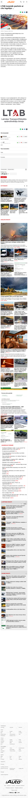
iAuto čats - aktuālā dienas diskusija (11, 490)
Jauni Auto (11, 727)
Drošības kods (3, 171)
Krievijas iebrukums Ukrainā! (10, 480)
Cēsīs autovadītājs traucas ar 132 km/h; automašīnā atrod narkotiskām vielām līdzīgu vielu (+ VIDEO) (20, 327)
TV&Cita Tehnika (12, 750)
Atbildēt (26, 136)
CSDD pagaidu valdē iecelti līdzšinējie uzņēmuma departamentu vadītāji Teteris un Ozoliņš (16, 627)
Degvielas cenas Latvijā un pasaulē (11, 462)
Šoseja (20, 756)
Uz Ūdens (20, 732)
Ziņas (2, 729)
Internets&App (12, 749)
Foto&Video (2, 750)
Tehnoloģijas (3, 746)
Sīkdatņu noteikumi (19, 787)
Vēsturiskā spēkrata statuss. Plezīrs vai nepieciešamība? (11, 483)
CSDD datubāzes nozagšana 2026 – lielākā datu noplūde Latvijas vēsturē (13, 460)
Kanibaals (5, 136)
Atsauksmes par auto (4, 768)
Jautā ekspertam (4, 774)
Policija (20, 739)
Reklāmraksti (3, 735)
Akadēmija (2, 741)
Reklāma (9, 785)
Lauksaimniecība (12, 734)
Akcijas (2, 772)
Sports (2, 754)
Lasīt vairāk (17, 247)
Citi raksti (4, 186)
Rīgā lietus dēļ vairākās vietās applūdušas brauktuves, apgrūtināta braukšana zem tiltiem (6, 200)
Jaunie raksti (5, 573)
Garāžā (20, 741)
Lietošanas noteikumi (20, 785)
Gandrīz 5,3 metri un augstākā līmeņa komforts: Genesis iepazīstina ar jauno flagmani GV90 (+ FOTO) (14, 351)
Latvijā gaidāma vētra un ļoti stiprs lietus (13, 211)
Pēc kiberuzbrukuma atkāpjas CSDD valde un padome (6, 440)
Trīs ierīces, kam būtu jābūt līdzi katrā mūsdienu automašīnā (7, 384)
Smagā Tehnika (3, 734)
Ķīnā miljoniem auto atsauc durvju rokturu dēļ (23, 211)
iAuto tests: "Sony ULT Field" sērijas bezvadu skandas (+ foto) (19, 440)
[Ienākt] (26, 2)
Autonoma (20, 727)
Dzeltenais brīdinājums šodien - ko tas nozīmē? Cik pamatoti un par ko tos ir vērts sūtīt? (13, 448)
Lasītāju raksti (21, 768)
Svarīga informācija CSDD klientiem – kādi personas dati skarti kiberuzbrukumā (12, 407)
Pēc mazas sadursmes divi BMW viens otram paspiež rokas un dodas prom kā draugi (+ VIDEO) (20, 370)
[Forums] (21, 2)
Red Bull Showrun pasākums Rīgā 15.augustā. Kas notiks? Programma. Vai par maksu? (13, 488)
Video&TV (3, 761)
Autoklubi (20, 742)
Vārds (2, 152)
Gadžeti (20, 750)
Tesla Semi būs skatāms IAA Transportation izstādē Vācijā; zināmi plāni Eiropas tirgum (7, 260)
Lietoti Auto (2, 727)
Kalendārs (20, 759)
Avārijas (11, 739)
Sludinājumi (3, 725)
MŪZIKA (5, 473)
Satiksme (11, 741)
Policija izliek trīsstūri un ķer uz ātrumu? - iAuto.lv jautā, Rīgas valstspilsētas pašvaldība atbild (7, 313)
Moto (1, 732)
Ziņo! (5, 785)
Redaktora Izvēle (12, 735)
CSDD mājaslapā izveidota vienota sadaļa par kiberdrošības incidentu (20, 273)
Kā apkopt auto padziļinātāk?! (9, 451)
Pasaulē (11, 731)
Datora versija (14, 790)
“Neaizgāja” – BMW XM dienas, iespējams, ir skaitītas (6, 327)
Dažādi (2, 752)
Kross (11, 756)
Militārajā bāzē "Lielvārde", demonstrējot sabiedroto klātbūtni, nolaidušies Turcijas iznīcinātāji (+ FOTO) (20, 200)
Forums (2, 764)
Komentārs (3, 157)
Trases (11, 759)
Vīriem (2, 738)
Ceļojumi (2, 742)
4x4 (1, 757)
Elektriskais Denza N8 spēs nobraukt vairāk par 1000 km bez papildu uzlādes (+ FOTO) (7, 427)
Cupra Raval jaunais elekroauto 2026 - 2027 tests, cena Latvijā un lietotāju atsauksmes (14, 495)
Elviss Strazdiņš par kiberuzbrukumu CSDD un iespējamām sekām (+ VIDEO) (20, 427)
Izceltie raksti (5, 219)
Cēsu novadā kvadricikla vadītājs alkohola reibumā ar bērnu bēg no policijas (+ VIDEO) (20, 384)
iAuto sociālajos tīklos (8, 492)
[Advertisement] (14, 82)
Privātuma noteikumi (10, 787)
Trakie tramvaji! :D (7, 497)
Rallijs (2, 756)
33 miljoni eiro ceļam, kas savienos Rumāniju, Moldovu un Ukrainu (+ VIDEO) (15, 588)
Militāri (11, 742)
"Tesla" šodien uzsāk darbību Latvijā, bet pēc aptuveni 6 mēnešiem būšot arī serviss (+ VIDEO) (20, 313)
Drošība (2, 739)
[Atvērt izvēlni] (1, 2)
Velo (10, 732)
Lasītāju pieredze (4, 766)
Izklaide (20, 731)
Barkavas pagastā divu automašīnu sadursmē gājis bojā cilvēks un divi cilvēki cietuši (5, 212)
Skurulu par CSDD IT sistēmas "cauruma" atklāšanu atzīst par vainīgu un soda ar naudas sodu (7, 370)
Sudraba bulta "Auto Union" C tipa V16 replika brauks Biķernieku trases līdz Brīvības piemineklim (14, 476)
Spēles (20, 749)
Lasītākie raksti (6, 502)
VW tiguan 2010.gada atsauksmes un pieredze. (13, 485)
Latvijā (2, 731)
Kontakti (13, 785)
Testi (19, 734)
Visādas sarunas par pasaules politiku (12, 478)
